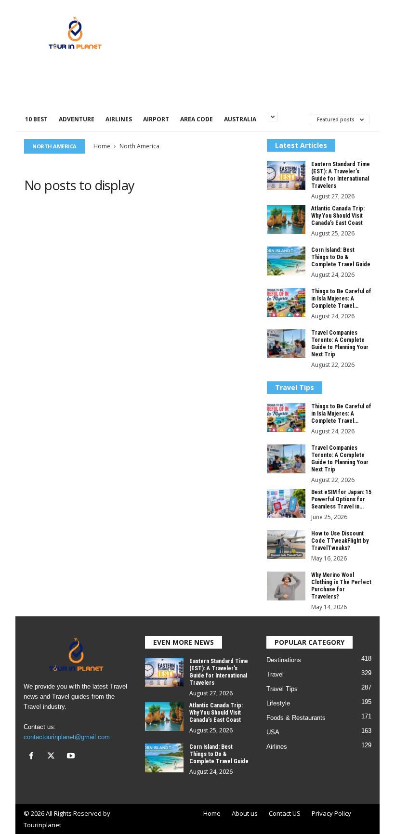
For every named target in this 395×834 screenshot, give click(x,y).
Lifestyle (278, 703)
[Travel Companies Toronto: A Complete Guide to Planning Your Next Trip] (286, 343)
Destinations (283, 660)
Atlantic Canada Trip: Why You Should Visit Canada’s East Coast (338, 215)
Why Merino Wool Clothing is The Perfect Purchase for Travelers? (341, 586)
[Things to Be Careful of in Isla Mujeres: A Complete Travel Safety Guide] (286, 302)
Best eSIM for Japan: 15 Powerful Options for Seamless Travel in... (341, 499)
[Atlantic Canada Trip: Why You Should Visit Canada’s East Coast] (286, 219)
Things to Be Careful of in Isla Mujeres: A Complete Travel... (341, 298)
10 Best (36, 119)
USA (272, 732)
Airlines (118, 119)
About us (245, 813)
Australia (240, 119)
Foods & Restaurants (296, 717)
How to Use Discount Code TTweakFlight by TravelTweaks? (340, 540)
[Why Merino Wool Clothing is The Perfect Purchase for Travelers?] (286, 586)
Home (101, 146)
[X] (53, 756)
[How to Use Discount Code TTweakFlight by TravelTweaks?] (286, 544)
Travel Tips (282, 688)
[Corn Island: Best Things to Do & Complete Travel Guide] (286, 261)
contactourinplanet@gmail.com (67, 737)
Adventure (76, 119)
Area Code (196, 119)
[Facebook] (33, 756)
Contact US (285, 813)
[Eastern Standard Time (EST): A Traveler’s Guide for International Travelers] (286, 175)
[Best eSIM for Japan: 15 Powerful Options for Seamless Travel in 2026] (286, 503)
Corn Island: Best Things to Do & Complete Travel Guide (340, 257)
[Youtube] (72, 756)
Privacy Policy (331, 813)
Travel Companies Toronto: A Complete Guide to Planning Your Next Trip (340, 343)
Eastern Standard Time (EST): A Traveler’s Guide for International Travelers (340, 175)
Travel (275, 674)
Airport (156, 119)
